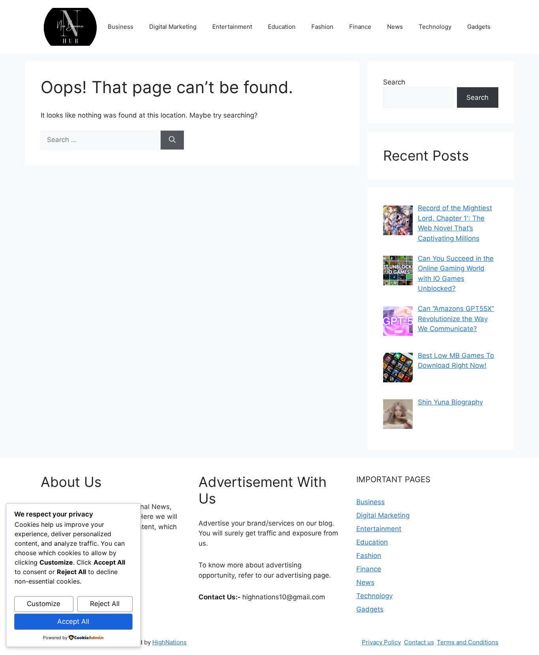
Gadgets (478, 26)
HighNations (169, 642)
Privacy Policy (381, 642)
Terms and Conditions (467, 642)
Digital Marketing (173, 26)
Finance (360, 26)
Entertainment (232, 26)
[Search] (172, 140)
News (395, 26)
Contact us (419, 642)
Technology (435, 26)
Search (394, 82)
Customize (43, 604)
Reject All (105, 604)
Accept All (73, 621)
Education (282, 26)
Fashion (322, 26)
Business (120, 26)
